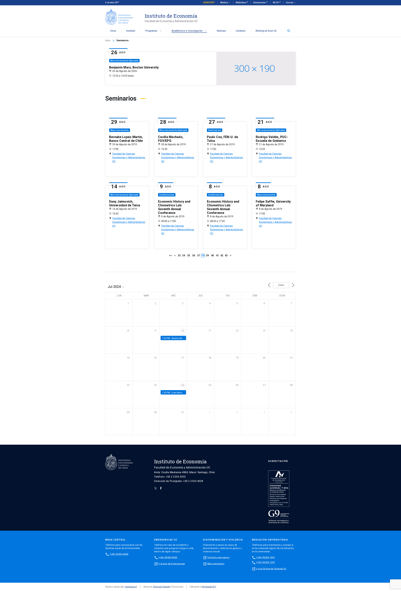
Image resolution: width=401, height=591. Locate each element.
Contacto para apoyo (218, 557)
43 (226, 255)
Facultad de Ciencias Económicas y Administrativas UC (128, 157)
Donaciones (259, 2)
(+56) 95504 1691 (265, 557)
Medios (225, 2)
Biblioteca (241, 2)
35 (188, 255)
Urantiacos (130, 587)
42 (221, 255)
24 (182, 385)
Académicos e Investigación (189, 31)
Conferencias (166, 195)
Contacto (240, 31)
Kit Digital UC (208, 587)
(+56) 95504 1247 (265, 562)
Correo (291, 2)
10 (182, 330)
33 (179, 255)
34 (183, 255)
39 (207, 255)
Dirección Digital (161, 587)
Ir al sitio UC (111, 2)
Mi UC (276, 2)
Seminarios (214, 130)
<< (170, 255)
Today (281, 285)
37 (198, 255)
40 (212, 255)
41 (217, 255)
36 (193, 255)
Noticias (221, 31)
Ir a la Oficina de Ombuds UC (271, 568)
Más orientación (215, 563)
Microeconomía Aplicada (124, 60)
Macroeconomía (119, 130)
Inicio (113, 31)
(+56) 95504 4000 (119, 554)
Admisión (208, 2)
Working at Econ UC (266, 31)
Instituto (130, 31)
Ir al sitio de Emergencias (172, 563)
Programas (153, 31)
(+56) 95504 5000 (168, 557)
